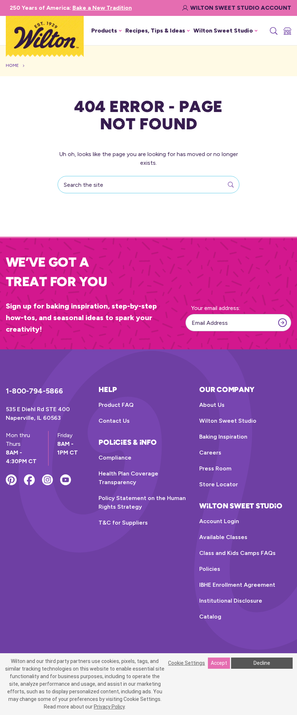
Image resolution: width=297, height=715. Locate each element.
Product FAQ (116, 404)
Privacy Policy (109, 707)
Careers (210, 452)
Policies (209, 568)
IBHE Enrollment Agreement (237, 584)
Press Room (215, 468)
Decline (262, 663)
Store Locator (218, 484)
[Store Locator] (287, 30)
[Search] (273, 30)
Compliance (115, 457)
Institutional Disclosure (230, 600)
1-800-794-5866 (34, 391)
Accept (219, 663)
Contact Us (114, 420)
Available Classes (223, 537)
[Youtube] (65, 479)
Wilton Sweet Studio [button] (223, 30)
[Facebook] (29, 479)
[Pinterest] (11, 479)
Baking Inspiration (223, 436)
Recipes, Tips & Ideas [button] (155, 30)
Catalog (210, 616)
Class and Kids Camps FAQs (237, 553)
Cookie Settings (186, 663)
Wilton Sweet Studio (227, 420)
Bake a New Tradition (102, 7)
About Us (212, 404)
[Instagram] (47, 479)
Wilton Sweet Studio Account (240, 7)
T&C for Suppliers (123, 522)
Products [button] (104, 30)
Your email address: (215, 308)
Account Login (219, 521)
